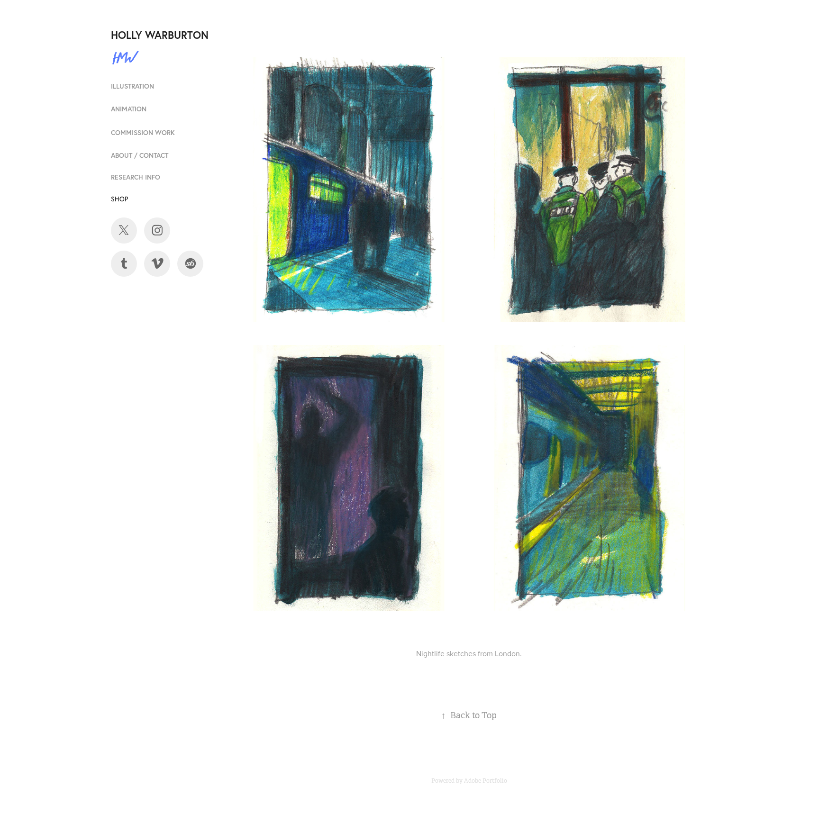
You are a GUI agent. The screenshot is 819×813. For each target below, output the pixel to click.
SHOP (119, 199)
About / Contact (139, 155)
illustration (132, 86)
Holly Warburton (160, 35)
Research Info (135, 177)
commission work (143, 132)
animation (128, 109)
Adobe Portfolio (485, 781)
